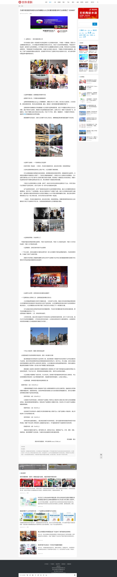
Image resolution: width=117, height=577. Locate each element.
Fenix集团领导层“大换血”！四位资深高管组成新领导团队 (92, 107)
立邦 (84, 37)
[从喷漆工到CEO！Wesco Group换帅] (82, 88)
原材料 (81, 2)
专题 (63, 2)
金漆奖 (86, 2)
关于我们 (46, 564)
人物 (55, 2)
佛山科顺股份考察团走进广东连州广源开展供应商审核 (54, 532)
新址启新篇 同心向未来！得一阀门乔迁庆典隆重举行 (92, 81)
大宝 (86, 33)
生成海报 (23, 575)
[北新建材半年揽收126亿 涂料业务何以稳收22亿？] (82, 119)
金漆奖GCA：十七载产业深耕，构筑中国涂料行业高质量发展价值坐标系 (83, 61)
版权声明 (58, 564)
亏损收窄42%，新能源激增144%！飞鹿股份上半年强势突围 (92, 94)
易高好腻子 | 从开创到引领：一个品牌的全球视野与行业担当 (38, 511)
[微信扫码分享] (27, 575)
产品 (68, 2)
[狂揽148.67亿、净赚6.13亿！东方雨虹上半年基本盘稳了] (82, 138)
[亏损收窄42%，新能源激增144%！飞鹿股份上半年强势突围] (82, 94)
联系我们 (63, 564)
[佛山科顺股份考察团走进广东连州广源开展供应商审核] (28, 536)
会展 (78, 2)
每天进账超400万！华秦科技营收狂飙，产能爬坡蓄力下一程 (92, 126)
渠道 (73, 2)
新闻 (50, 2)
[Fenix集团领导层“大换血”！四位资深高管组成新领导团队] (82, 107)
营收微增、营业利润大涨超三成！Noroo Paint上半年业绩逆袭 (92, 113)
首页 (46, 2)
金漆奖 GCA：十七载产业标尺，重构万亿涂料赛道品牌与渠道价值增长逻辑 (93, 52)
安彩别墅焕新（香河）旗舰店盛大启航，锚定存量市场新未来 (38, 477)
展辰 (84, 35)
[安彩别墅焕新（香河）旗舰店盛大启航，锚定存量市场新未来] (47, 483)
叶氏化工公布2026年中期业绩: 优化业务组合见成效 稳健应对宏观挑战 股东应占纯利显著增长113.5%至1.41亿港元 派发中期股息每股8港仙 (56, 498)
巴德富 (91, 35)
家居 (25, 114)
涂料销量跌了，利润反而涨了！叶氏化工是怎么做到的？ (92, 100)
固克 (80, 33)
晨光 (94, 35)
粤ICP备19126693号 (58, 571)
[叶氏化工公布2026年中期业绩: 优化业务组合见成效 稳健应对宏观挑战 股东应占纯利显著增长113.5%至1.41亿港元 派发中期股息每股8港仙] (28, 502)
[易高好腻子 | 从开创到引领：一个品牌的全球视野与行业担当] (47, 517)
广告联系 (52, 564)
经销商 (59, 2)
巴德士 (87, 35)
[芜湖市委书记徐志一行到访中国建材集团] (28, 549)
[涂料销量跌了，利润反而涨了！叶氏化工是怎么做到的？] (82, 100)
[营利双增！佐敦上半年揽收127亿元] (82, 132)
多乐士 (83, 33)
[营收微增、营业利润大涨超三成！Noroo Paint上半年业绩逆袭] (82, 113)
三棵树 (81, 30)
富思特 (81, 35)
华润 (91, 30)
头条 (89, 33)
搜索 (95, 24)
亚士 (85, 30)
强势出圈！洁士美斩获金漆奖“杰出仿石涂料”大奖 (83, 70)
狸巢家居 (69, 564)
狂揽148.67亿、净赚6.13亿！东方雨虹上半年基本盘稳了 (92, 138)
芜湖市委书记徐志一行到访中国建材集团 (50, 545)
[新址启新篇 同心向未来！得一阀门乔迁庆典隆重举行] (82, 81)
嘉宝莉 (95, 30)
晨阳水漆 (80, 37)
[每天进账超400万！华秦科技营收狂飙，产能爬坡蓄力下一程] (82, 126)
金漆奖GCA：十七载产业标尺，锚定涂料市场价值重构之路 (83, 52)
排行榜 (92, 2)
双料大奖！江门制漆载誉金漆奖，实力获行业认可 (93, 70)
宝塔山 (93, 33)
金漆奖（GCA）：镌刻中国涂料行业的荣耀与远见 (93, 61)
